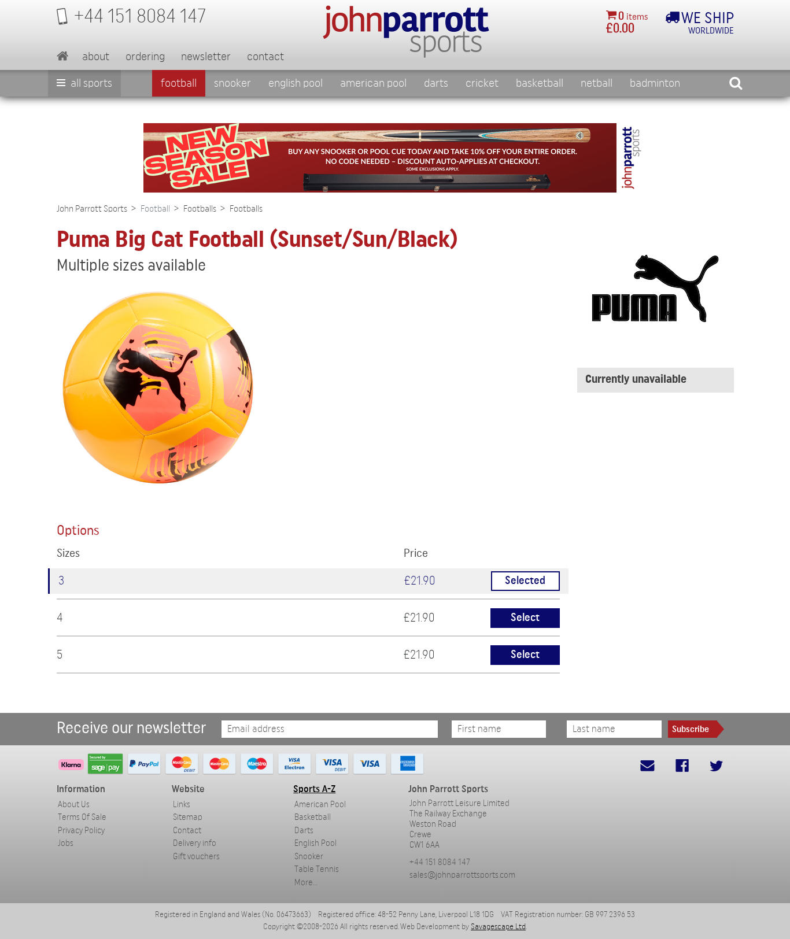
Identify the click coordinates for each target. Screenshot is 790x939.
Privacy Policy (81, 830)
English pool (295, 83)
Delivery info (194, 843)
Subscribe (690, 729)
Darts (436, 83)
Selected (525, 580)
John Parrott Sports (92, 208)
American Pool (373, 83)
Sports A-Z (314, 789)
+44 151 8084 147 (439, 862)
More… (306, 882)
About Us (74, 804)
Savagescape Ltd (498, 927)
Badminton (655, 83)
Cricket (482, 83)
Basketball (539, 83)
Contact (265, 56)
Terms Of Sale (82, 817)
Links (181, 804)
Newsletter (206, 56)
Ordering (145, 56)
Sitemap (187, 817)
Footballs (199, 208)
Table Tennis (316, 869)
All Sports (90, 83)
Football (179, 83)
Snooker (232, 83)
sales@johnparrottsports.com (462, 875)
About (95, 56)
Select (525, 617)
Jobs (65, 843)
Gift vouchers (196, 856)
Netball (596, 83)
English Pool (315, 843)
